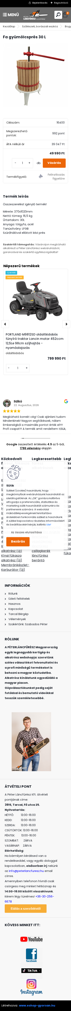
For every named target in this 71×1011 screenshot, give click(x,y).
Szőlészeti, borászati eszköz (40, 26)
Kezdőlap (9, 26)
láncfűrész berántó (40, 558)
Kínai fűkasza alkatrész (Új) (11, 558)
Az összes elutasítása (26, 532)
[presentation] (5, 324)
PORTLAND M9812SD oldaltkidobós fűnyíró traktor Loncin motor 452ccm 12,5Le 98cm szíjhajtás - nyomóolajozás (35, 341)
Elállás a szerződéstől (26, 908)
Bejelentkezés (40, 2)
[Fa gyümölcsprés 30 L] (35, 75)
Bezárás (18, 541)
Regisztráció (61, 2)
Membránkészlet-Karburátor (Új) (15, 567)
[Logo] (35, 15)
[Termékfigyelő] (52, 177)
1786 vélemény (30, 448)
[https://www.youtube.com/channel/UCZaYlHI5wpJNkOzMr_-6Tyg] (31, 938)
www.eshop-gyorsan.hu (37, 1005)
